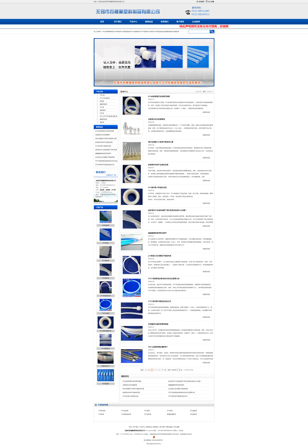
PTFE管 (102, 95)
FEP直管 (151, 31)
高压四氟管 (125, 418)
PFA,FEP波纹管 (105, 98)
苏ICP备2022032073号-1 (154, 444)
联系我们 (165, 22)
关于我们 (118, 22)
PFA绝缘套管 (135, 31)
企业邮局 (196, 22)
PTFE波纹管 (102, 418)
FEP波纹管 (105, 278)
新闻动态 (149, 22)
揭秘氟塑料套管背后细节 (103, 153)
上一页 (147, 370)
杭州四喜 (183, 434)
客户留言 (180, 22)
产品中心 (133, 22)
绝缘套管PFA (105, 366)
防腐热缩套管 (168, 31)
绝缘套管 (176, 31)
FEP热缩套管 (103, 414)
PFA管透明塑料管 (108, 31)
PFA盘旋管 (105, 260)
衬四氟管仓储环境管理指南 (158, 324)
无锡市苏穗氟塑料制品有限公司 (106, 180)
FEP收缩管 (117, 31)
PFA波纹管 (147, 410)
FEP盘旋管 (105, 384)
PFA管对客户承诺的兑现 (103, 146)
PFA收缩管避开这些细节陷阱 (104, 131)
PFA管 (102, 107)
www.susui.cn (149, 430)
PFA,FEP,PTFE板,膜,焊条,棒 (108, 116)
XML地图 (176, 427)
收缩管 (102, 101)
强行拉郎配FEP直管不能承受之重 (106, 138)
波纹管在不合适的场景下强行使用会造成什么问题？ (167, 210)
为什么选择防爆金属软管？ (158, 347)
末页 (169, 370)
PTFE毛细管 (144, 31)
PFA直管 (105, 243)
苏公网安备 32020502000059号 (153, 440)
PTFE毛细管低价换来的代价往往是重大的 (163, 278)
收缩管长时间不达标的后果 (104, 142)
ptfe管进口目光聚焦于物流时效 (105, 157)
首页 (102, 22)
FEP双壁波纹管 (126, 31)
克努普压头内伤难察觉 (102, 135)
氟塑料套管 (103, 104)
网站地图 (169, 427)
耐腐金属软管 (171, 410)
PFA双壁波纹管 (159, 31)
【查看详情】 (206, 112)
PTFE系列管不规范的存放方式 (105, 165)
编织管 (102, 122)
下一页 (164, 370)
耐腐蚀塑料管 (148, 414)
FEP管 (102, 113)
